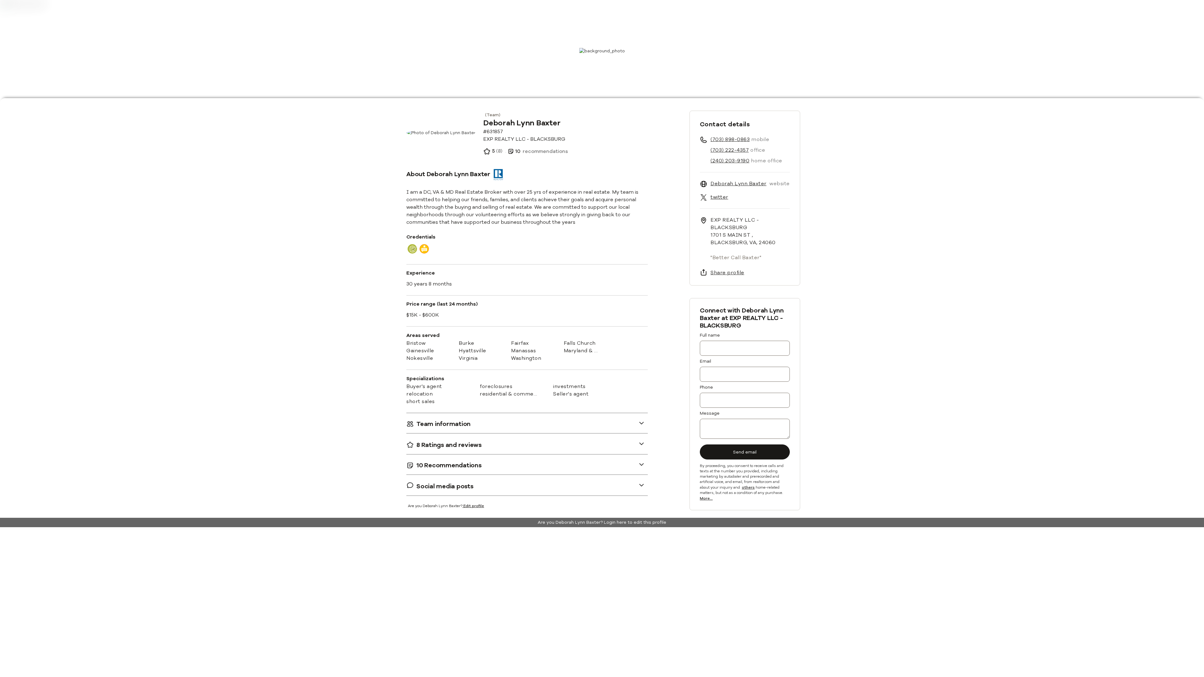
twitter (719, 197)
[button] (527, 423)
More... (706, 498)
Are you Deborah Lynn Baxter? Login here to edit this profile (602, 522)
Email (705, 361)
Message (710, 413)
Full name (710, 335)
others (748, 487)
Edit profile (473, 505)
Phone (706, 387)
